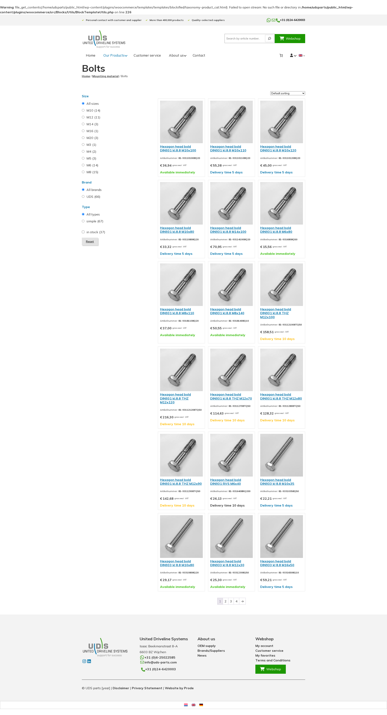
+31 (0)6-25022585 (160, 657)
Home (86, 76)
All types (93, 214)
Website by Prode (179, 688)
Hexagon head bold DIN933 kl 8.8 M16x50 (277, 563)
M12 (93, 117)
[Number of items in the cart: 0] (281, 55)
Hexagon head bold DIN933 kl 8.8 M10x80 (177, 563)
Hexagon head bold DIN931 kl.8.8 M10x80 (177, 230)
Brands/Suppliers (211, 651)
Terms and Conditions (272, 660)
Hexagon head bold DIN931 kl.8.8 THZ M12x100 (275, 313)
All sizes (92, 104)
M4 (91, 151)
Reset (90, 241)
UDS (93, 197)
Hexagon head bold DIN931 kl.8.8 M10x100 (178, 148)
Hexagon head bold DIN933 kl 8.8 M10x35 (277, 482)
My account (264, 646)
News (202, 655)
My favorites (265, 655)
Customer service (269, 651)
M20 (92, 138)
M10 (93, 110)
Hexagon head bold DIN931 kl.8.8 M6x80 (276, 230)
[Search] (269, 38)
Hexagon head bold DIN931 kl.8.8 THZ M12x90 (181, 482)
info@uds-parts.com (161, 662)
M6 (92, 165)
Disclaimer (121, 688)
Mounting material (105, 76)
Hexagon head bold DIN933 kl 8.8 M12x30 (227, 563)
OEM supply (207, 646)
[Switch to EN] (193, 705)
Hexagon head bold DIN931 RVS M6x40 (225, 482)
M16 (92, 131)
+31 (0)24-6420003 (292, 20)
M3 (91, 145)
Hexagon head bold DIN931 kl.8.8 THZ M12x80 (281, 396)
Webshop (293, 38)
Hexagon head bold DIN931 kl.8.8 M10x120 (278, 148)
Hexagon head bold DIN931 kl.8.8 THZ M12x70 (231, 396)
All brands (94, 190)
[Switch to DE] (201, 705)
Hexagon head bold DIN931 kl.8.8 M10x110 (228, 148)
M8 (92, 172)
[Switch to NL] (186, 705)
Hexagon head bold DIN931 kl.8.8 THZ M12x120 (175, 398)
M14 (92, 124)
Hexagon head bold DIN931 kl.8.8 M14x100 (228, 230)
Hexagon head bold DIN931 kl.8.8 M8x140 (227, 311)
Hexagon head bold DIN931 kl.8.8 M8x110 (177, 311)
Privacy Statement (147, 688)
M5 (91, 158)
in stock (95, 232)
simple (94, 221)
